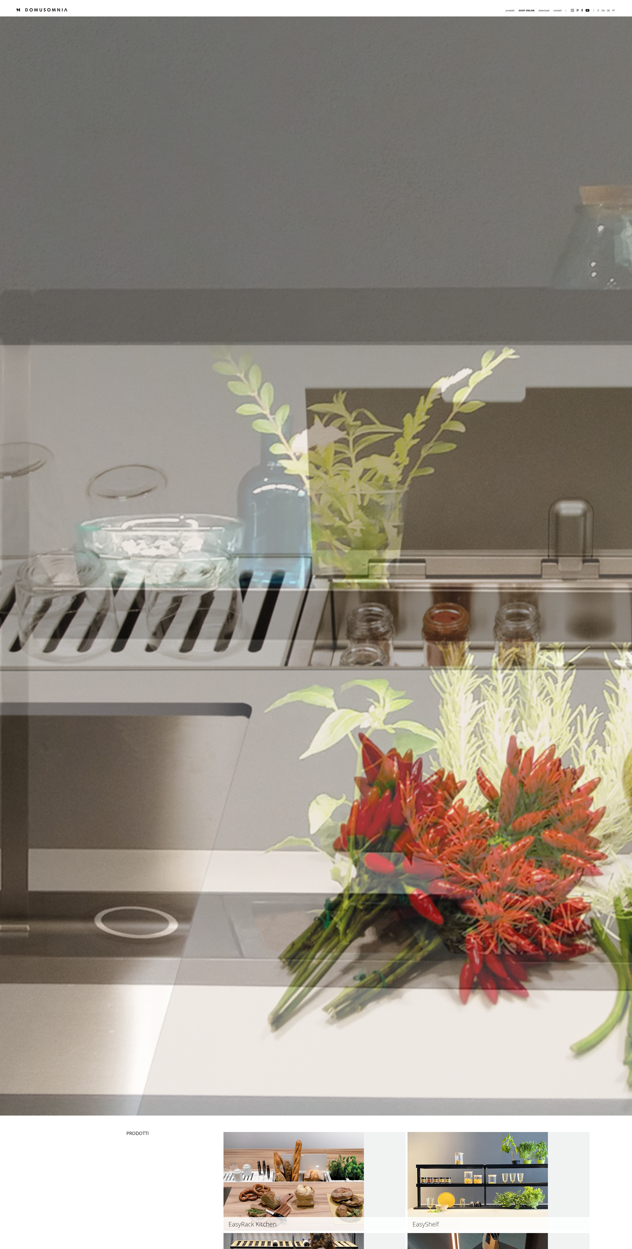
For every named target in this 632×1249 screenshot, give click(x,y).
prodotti (510, 10)
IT (598, 10)
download (544, 10)
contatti (557, 10)
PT (613, 10)
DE (608, 10)
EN (603, 10)
